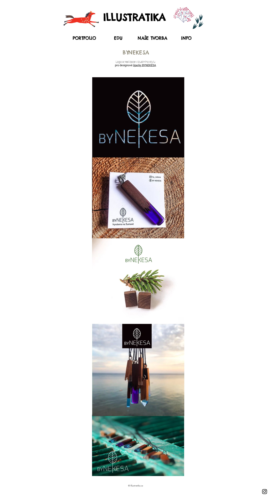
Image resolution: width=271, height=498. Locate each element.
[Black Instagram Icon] (264, 491)
